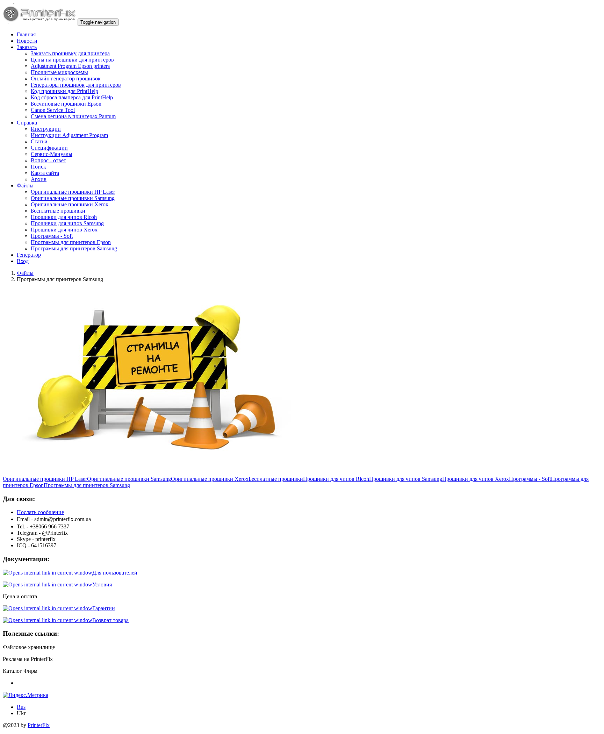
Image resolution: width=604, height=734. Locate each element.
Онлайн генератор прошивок (66, 78)
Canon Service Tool (53, 110)
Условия (102, 584)
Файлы (25, 185)
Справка (27, 123)
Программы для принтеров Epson (71, 242)
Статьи (39, 141)
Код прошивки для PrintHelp (64, 91)
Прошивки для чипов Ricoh (64, 217)
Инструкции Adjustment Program (69, 135)
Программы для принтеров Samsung (74, 248)
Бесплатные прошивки (58, 211)
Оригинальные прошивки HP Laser (73, 192)
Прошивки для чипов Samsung (67, 223)
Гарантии (103, 608)
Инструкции (46, 129)
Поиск (38, 167)
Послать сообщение (40, 512)
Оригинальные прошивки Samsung (73, 198)
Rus (21, 707)
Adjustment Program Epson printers (70, 66)
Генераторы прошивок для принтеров (76, 85)
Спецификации (49, 148)
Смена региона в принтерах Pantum (73, 116)
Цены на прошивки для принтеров (72, 60)
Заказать (27, 47)
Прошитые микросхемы (59, 72)
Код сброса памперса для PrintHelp (72, 97)
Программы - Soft (52, 236)
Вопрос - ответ (48, 160)
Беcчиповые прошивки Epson (66, 104)
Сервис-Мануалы (51, 154)
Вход (23, 261)
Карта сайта (45, 173)
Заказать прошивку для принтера (70, 53)
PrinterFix (39, 725)
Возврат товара (110, 620)
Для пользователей (114, 573)
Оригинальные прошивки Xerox (69, 204)
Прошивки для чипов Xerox (64, 230)
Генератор (29, 255)
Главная (26, 34)
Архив (38, 179)
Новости (27, 41)
